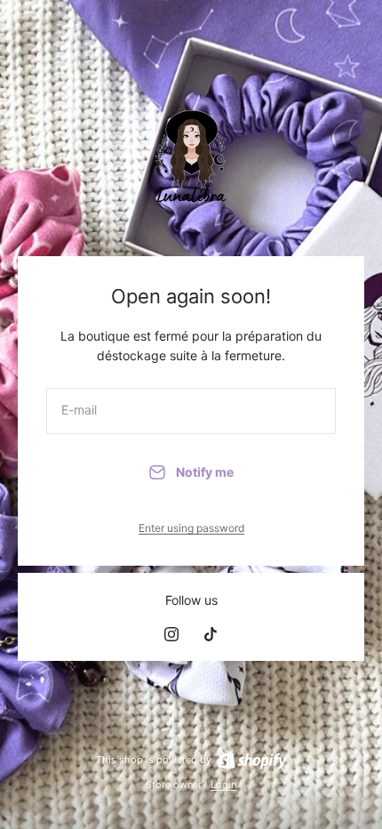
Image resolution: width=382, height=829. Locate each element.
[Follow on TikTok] (210, 634)
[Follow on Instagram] (171, 634)
